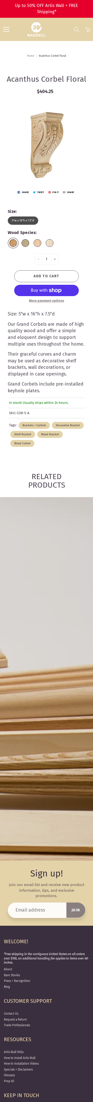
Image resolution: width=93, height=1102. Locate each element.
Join (76, 910)
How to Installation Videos (21, 1063)
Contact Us (11, 1013)
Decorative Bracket (68, 425)
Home (30, 55)
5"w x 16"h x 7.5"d (23, 220)
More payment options (46, 301)
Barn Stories (12, 975)
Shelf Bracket (22, 434)
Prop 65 (9, 1081)
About (8, 969)
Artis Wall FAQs (14, 1052)
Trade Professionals (17, 1025)
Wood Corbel (22, 443)
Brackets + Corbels (34, 425)
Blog (7, 987)
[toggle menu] (6, 29)
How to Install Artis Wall (19, 1058)
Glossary (9, 1075)
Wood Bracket (50, 434)
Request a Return (15, 1019)
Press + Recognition (17, 981)
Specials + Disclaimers (18, 1069)
